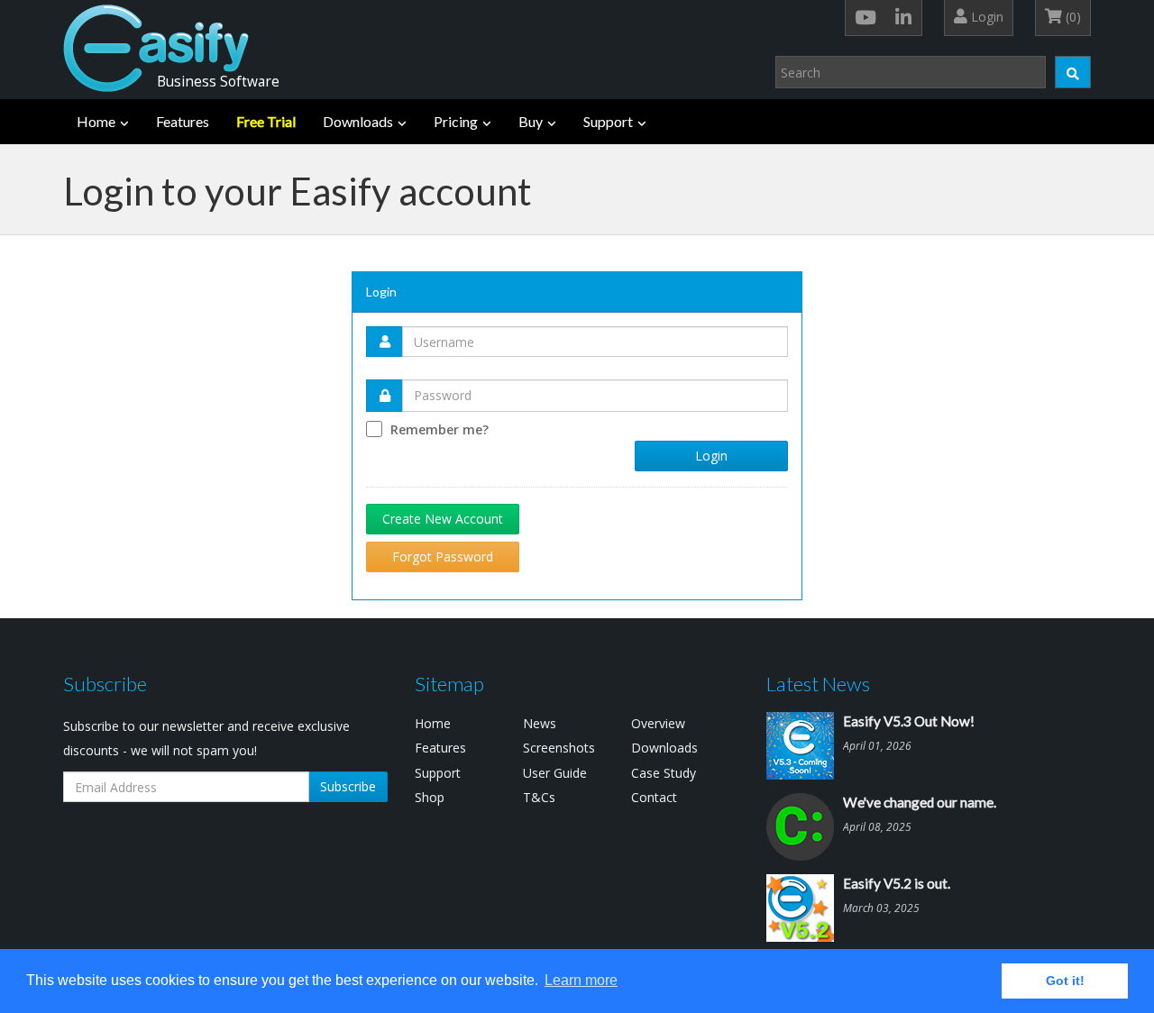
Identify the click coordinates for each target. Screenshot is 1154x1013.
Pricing (456, 121)
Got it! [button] (1065, 980)
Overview (658, 723)
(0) (1071, 16)
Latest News (818, 683)
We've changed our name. (919, 802)
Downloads (358, 121)
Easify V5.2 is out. (896, 883)
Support (608, 121)
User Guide (555, 772)
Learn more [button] (581, 980)
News (539, 723)
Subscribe (348, 786)
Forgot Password (442, 556)
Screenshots (559, 747)
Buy (530, 121)
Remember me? (439, 429)
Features (182, 121)
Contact (654, 797)
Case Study (663, 772)
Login (985, 16)
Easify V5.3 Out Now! (909, 721)
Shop (429, 797)
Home (96, 121)
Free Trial (266, 121)
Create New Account (442, 518)
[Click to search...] (1073, 72)
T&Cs (539, 797)
